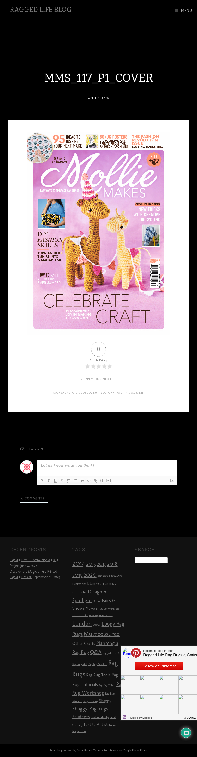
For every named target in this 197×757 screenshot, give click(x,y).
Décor (97, 601)
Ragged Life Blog (41, 9)
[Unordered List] (75, 481)
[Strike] (62, 481)
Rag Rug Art (79, 664)
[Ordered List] (68, 481)
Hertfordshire (80, 615)
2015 (91, 563)
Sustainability (100, 717)
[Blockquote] (82, 481)
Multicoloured (102, 633)
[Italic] (48, 481)
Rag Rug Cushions (97, 664)
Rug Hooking (90, 701)
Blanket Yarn (99, 583)
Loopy (97, 624)
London (82, 623)
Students (81, 716)
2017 (101, 564)
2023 (106, 575)
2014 (78, 563)
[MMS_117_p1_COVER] (98, 333)
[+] (108, 480)
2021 (100, 575)
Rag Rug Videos (107, 685)
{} (102, 480)
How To (93, 615)
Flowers (92, 608)
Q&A (96, 652)
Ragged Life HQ (111, 653)
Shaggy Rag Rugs (90, 708)
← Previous (91, 379)
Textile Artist (95, 724)
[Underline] (55, 481)
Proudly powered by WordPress (71, 750)
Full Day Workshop (108, 608)
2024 (113, 575)
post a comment (131, 392)
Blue (114, 584)
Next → (109, 379)
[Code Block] (89, 481)
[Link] (95, 481)
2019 (77, 574)
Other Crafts (83, 643)
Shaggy (105, 700)
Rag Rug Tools (98, 675)
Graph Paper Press (135, 750)
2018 (112, 563)
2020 (90, 574)
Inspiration (105, 615)
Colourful (79, 592)
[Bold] (41, 481)
